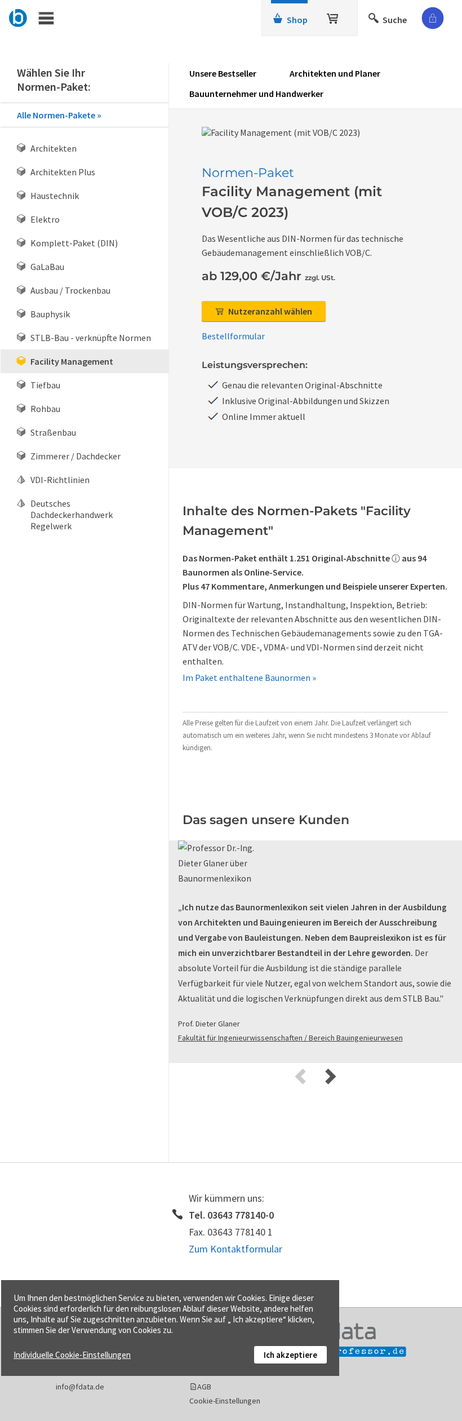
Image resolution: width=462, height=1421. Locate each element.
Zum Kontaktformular (235, 1248)
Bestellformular (233, 336)
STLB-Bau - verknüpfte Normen (90, 337)
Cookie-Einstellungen (224, 1401)
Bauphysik (50, 314)
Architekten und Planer (335, 73)
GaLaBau (47, 266)
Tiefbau (45, 385)
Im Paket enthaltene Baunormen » (249, 677)
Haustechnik (54, 195)
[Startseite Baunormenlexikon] (18, 16)
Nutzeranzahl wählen (269, 311)
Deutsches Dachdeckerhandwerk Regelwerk (71, 515)
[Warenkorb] (333, 16)
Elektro (45, 219)
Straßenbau (53, 432)
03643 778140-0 (240, 1214)
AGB (204, 1387)
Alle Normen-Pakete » (59, 115)
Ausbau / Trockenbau (70, 290)
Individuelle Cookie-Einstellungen (72, 1354)
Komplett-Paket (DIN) (74, 243)
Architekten (53, 148)
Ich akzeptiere (290, 1354)
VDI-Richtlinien (60, 479)
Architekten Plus (62, 172)
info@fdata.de (80, 1387)
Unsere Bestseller (222, 73)
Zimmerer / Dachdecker (75, 456)
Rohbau (45, 408)
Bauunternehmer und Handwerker (256, 93)
